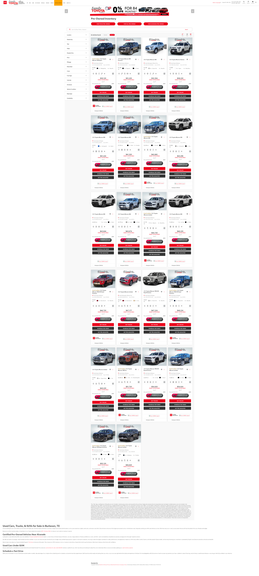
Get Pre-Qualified (103, 100)
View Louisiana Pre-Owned (156, 24)
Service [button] (52, 2)
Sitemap (105, 564)
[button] (114, 46)
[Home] (27, 3)
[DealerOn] (94, 563)
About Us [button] (68, 2)
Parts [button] (64, 2)
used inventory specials (127, 547)
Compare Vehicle (99, 111)
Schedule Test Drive (103, 96)
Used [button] (33, 2)
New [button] (30, 2)
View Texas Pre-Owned (103, 24)
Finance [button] (47, 2)
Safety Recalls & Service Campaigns (117, 564)
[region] (103, 83)
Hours (126, 564)
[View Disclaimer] (104, 73)
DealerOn (101, 564)
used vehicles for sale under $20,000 (54, 547)
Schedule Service (58, 2)
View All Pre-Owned (129, 24)
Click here (31, 542)
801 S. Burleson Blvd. (46, 531)
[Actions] (113, 59)
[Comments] (113, 74)
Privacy (108, 564)
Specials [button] (43, 2)
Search (186, 29)
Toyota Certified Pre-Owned (36, 536)
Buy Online (37, 2)
